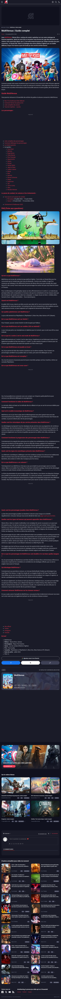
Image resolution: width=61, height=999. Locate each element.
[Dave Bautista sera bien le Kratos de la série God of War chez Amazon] (35, 908)
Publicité (24, 992)
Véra (8, 187)
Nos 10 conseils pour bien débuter (14, 101)
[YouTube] (10, 992)
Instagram (7, 630)
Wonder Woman (12, 189)
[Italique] (12, 844)
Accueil (4, 27)
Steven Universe (12, 177)
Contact (19, 992)
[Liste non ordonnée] (20, 844)
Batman (9, 151)
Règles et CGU (57, 996)
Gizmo (9, 161)
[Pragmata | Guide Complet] (15, 808)
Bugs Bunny (10, 153)
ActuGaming (5, 2)
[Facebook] (2, 992)
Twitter (6, 628)
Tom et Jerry (11, 185)
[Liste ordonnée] (18, 844)
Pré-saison (10, 199)
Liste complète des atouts (12, 105)
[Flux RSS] (13, 992)
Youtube (6, 632)
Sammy (9, 175)
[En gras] (10, 844)
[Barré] (16, 844)
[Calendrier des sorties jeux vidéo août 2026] (30, 757)
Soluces (7, 27)
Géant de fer (11, 159)
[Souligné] (14, 844)
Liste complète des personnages (14, 141)
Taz (8, 183)
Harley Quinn (11, 165)
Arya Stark (10, 149)
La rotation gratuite (10, 145)
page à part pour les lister (47, 516)
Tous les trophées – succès (12, 107)
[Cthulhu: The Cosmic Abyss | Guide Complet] (45, 808)
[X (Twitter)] (6, 992)
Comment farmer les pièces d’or (13, 103)
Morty (9, 171)
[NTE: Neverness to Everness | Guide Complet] (45, 785)
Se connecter (55, 833)
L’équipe (30, 992)
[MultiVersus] (8, 681)
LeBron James (11, 169)
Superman (10, 181)
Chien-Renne (11, 155)
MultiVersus (19, 675)
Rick (8, 173)
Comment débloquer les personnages (15, 143)
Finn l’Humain (11, 157)
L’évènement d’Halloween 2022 (13, 204)
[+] (22, 843)
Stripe (9, 179)
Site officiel (7, 626)
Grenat (9, 163)
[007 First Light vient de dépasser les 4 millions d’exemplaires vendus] (35, 928)
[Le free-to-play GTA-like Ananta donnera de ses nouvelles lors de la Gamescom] (35, 959)
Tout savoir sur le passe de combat (14, 197)
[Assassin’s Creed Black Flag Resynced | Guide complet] (15, 785)
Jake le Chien (11, 167)
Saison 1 (9, 201)
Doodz (2, 34)
